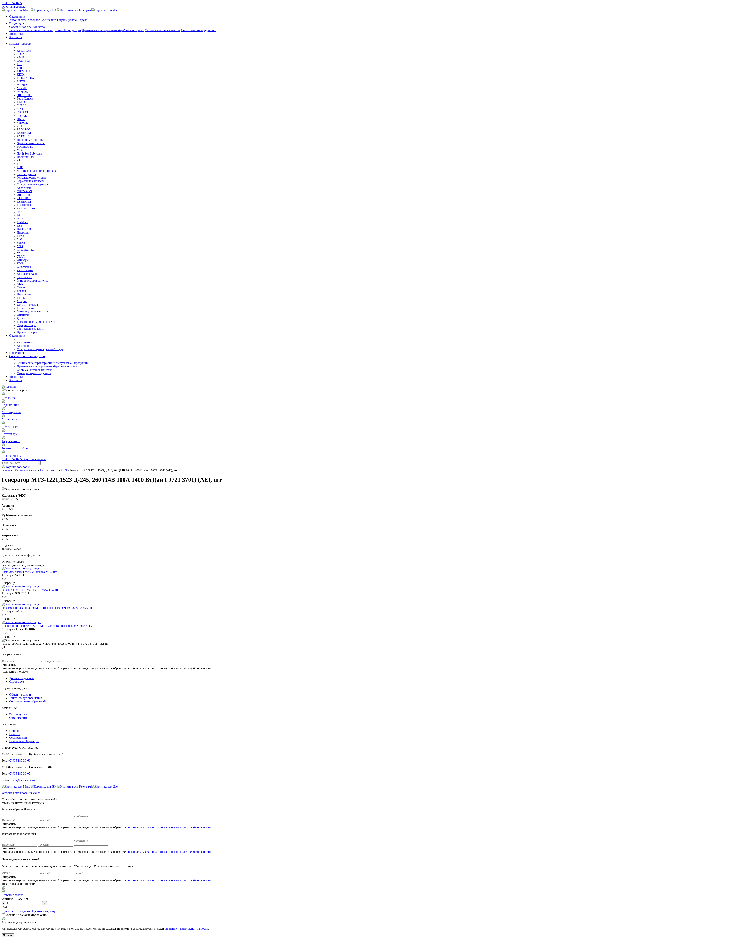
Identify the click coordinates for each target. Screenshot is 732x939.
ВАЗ (19, 215)
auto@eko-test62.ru (23, 780)
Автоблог (33, 20)
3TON (21, 54)
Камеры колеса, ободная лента (36, 321)
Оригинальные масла (31, 143)
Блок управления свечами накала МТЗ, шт (29, 571)
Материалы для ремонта (32, 280)
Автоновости (17, 20)
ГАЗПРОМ (24, 132)
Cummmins (24, 266)
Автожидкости (26, 174)
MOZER (22, 150)
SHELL (21, 105)
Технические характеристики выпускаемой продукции (45, 30)
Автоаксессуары (27, 273)
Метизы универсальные (32, 311)
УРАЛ (21, 256)
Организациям (18, 717)
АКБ (20, 284)
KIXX (21, 74)
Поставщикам (18, 714)
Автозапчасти (26, 208)
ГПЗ (19, 163)
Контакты (15, 37)
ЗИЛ (20, 211)
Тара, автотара (26, 325)
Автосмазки (24, 187)
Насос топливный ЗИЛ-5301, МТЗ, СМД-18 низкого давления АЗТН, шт (49, 625)
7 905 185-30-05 (12, 3)
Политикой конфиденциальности (186, 928)
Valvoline (22, 122)
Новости (14, 734)
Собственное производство (27, 26)
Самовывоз (16, 681)
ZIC (19, 126)
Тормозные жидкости (31, 181)
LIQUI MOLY (26, 78)
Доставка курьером (21, 678)
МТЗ (20, 246)
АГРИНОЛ (24, 198)
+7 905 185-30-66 (19, 760)
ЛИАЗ (21, 242)
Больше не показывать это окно (26, 914)
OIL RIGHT (24, 95)
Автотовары (25, 270)
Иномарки (23, 232)
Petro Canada (25, 98)
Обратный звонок (13, 6)
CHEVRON (24, 191)
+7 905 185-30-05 (19, 773)
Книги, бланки (26, 308)
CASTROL (24, 60)
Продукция (16, 23)
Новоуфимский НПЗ (30, 139)
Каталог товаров (20, 43)
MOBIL (22, 88)
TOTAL (22, 115)
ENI (19, 67)
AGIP (20, 57)
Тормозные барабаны (30, 328)
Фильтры (23, 260)
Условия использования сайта (21, 793)
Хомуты (22, 301)
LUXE (21, 81)
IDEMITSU (24, 71)
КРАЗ (20, 236)
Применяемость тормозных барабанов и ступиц (113, 30)
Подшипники (26, 157)
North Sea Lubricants (30, 153)
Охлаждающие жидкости (33, 177)
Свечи (21, 287)
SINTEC (22, 108)
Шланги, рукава (27, 304)
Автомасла (24, 50)
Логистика (16, 33)
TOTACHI (23, 112)
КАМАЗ (22, 222)
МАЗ (20, 218)
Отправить (9, 823)
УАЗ (19, 253)
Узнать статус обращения (25, 698)
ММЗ (20, 239)
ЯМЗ (20, 263)
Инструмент (25, 294)
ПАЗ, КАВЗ (24, 229)
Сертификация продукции (198, 30)
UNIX (21, 119)
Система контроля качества (162, 30)
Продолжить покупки (16, 911)
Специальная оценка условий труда (64, 20)
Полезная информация (24, 741)
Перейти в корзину (43, 911)
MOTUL (22, 91)
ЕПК (20, 167)
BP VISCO (23, 129)
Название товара (12, 894)
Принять (8, 935)
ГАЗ (19, 225)
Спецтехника (25, 249)
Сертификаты (18, 737)
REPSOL (22, 102)
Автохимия (24, 277)
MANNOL (23, 84)
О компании (17, 16)
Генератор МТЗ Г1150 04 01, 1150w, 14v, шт (30, 589)
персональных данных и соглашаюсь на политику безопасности (169, 827)
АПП (20, 160)
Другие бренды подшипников (36, 170)
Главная (7, 470)
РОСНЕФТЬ (25, 146)
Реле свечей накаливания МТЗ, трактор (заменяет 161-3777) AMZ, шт (47, 607)
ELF (19, 64)
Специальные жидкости (32, 184)
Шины (21, 297)
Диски (21, 318)
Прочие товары (27, 332)
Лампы (21, 290)
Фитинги (23, 314)
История (14, 730)
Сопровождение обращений (27, 701)
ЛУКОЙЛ (23, 136)
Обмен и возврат (20, 694)
